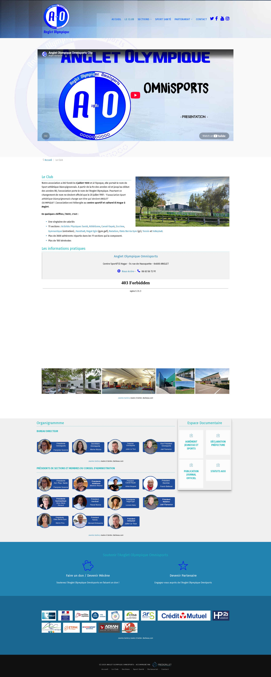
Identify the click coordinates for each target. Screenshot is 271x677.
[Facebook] (216, 19)
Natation (113, 231)
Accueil (116, 19)
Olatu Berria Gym (128, 231)
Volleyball (157, 231)
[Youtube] (221, 19)
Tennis (145, 231)
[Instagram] (226, 19)
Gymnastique (55, 231)
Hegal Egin (91, 231)
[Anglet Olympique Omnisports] (56, 19)
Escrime (120, 226)
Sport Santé (163, 19)
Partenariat (182, 19)
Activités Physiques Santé (74, 226)
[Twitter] (211, 19)
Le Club (129, 19)
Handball (80, 231)
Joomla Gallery (124, 398)
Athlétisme (94, 226)
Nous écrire (128, 271)
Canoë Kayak (108, 226)
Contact (201, 19)
